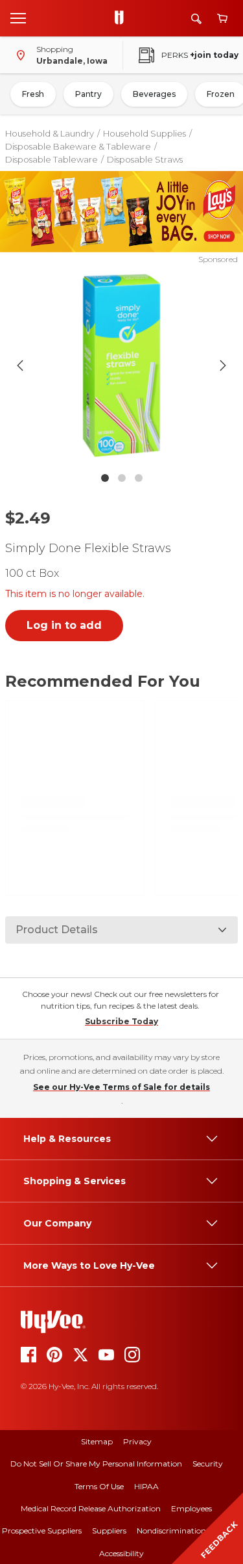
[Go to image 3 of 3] (138, 478)
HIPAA (146, 1486)
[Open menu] (18, 17)
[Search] (196, 18)
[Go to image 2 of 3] (121, 478)
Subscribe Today (121, 1021)
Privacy (137, 1441)
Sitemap (97, 1441)
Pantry (88, 94)
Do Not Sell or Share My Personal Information (96, 1463)
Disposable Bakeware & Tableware (78, 146)
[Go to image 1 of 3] (105, 478)
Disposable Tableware (51, 159)
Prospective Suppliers (42, 1530)
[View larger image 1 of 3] (122, 365)
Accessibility (121, 1553)
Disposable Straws (145, 159)
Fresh (33, 94)
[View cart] (222, 18)
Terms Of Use (99, 1486)
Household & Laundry (49, 133)
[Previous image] (20, 365)
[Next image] (223, 365)
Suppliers (109, 1530)
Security (207, 1463)
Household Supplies (144, 133)
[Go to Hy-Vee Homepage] (122, 18)
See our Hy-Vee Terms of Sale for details (121, 1087)
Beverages (154, 94)
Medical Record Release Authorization (91, 1508)
